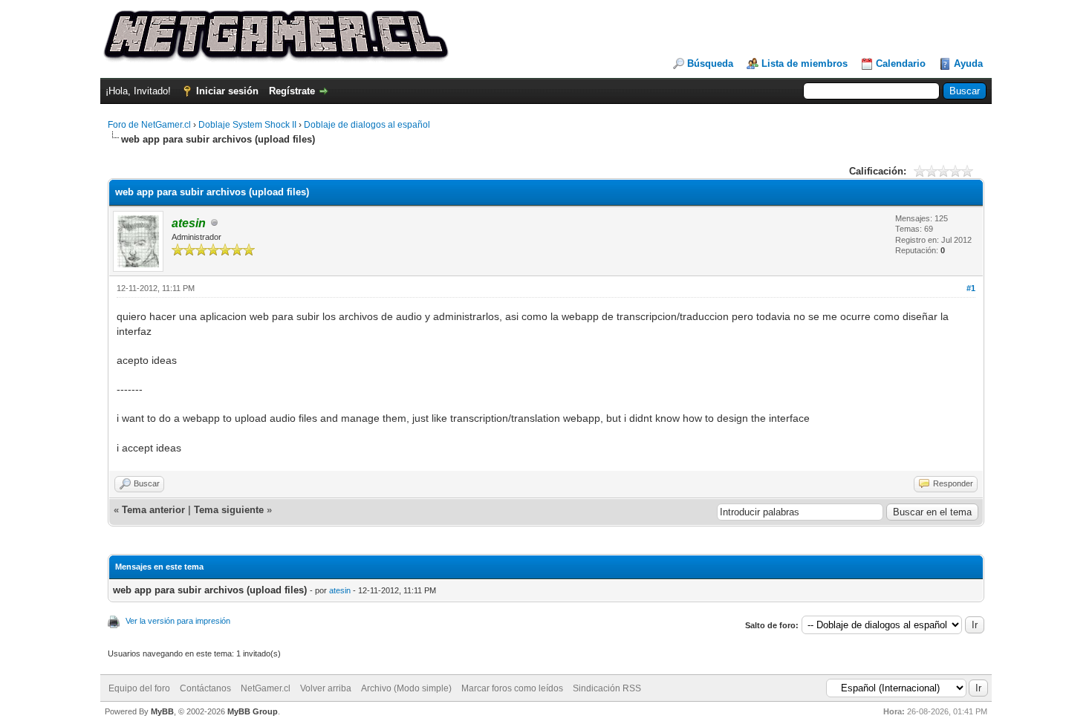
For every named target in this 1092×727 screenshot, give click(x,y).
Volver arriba (325, 688)
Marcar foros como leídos (512, 688)
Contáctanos (205, 688)
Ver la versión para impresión (178, 620)
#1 (970, 288)
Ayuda (968, 63)
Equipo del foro (139, 688)
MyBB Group (252, 711)
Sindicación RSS (607, 688)
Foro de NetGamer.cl (149, 125)
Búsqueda (710, 63)
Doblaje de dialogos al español (367, 125)
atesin (340, 590)
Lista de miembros (804, 63)
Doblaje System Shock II (247, 125)
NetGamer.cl (265, 688)
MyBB (162, 711)
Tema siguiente (229, 509)
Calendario (901, 63)
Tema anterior (153, 509)
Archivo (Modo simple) (406, 688)
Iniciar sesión (227, 91)
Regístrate (292, 91)
